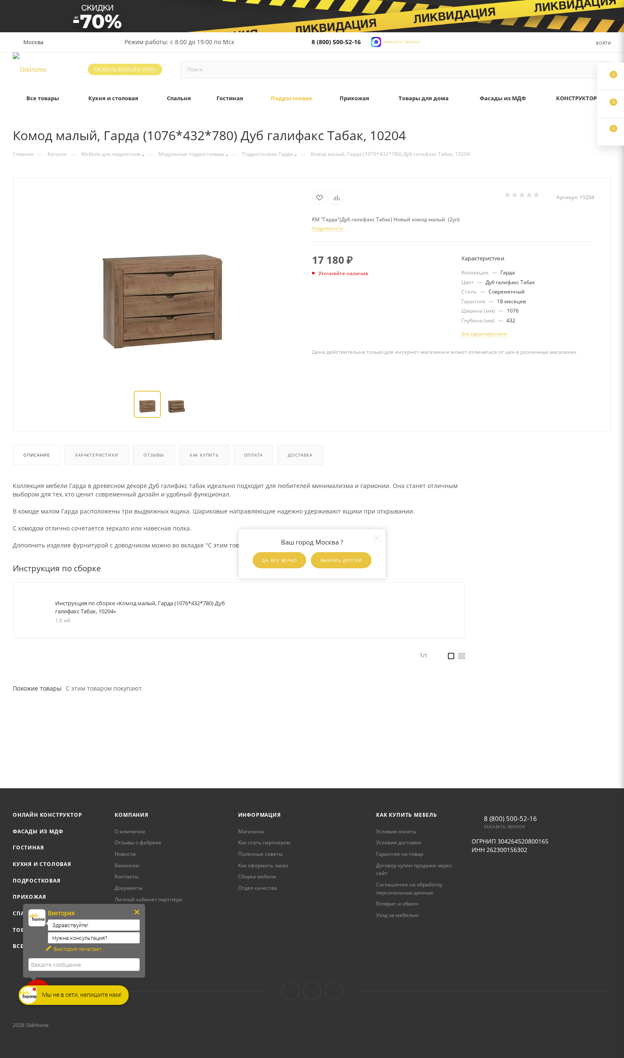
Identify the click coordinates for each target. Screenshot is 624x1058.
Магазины (251, 831)
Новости (125, 854)
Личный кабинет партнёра (148, 899)
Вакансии (127, 865)
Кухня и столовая (42, 864)
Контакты (126, 876)
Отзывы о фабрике (138, 842)
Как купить (204, 455)
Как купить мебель (406, 814)
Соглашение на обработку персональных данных (409, 888)
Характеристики (96, 455)
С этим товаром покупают (104, 688)
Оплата (253, 455)
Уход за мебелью (397, 915)
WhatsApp (334, 991)
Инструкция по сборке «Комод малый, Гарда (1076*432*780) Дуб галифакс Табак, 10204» (140, 607)
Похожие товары (37, 688)
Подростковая (37, 880)
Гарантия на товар (399, 854)
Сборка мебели (257, 876)
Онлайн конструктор (47, 814)
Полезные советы (260, 854)
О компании (130, 831)
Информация (259, 814)
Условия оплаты (396, 831)
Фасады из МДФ (38, 831)
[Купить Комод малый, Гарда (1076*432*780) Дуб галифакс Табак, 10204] (162, 285)
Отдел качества (257, 888)
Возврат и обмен (397, 903)
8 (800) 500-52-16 (336, 42)
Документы (129, 888)
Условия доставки (398, 842)
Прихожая (29, 896)
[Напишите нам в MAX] (376, 41)
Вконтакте (290, 991)
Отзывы (153, 455)
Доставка (300, 455)
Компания (131, 814)
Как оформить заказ (263, 865)
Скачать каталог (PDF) (125, 70)
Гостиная (28, 847)
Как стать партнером (264, 842)
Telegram (312, 991)
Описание (36, 455)
